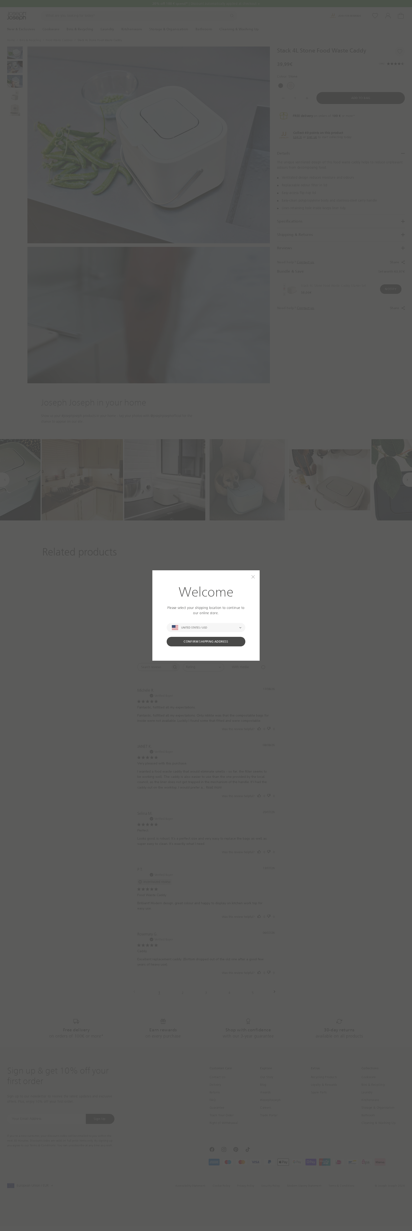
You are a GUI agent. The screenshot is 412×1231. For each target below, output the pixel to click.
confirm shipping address (206, 641)
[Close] (253, 577)
